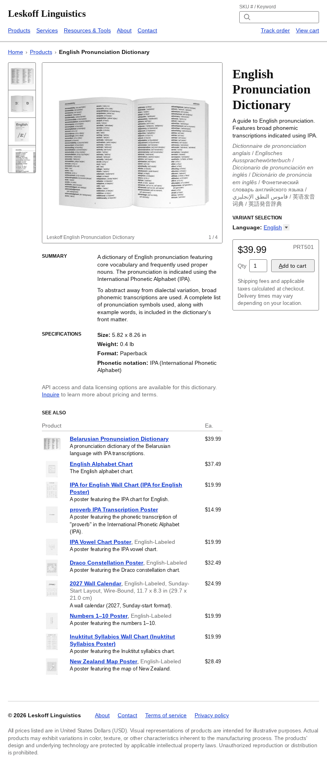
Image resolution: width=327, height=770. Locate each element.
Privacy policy (212, 715)
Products (19, 30)
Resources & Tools (87, 30)
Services (47, 30)
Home (15, 52)
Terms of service (166, 715)
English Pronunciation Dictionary (104, 52)
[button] (277, 227)
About (124, 30)
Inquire (50, 394)
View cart (307, 30)
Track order (275, 30)
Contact (147, 30)
